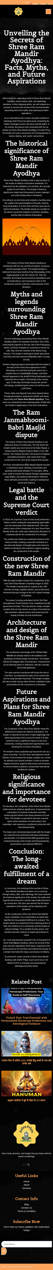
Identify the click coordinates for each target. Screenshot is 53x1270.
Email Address (9, 1235)
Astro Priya (22, 960)
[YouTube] (28, 2)
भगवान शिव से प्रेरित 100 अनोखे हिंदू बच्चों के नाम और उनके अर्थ (27, 1062)
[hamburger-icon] (48, 11)
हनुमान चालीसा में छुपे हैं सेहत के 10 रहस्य (26, 1100)
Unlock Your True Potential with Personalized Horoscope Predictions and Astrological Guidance (26, 1020)
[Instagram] (26, 2)
